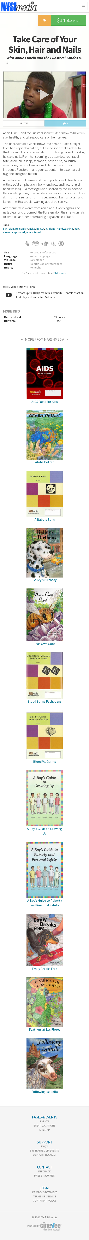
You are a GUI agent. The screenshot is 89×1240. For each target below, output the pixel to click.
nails (32, 228)
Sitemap (44, 1129)
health (40, 228)
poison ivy (21, 228)
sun (5, 228)
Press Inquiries (44, 1175)
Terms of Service (44, 1196)
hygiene (50, 228)
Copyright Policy (44, 1200)
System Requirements (44, 1150)
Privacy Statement (44, 1192)
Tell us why (60, 272)
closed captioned (14, 232)
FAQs (44, 1146)
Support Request (45, 1154)
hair (77, 228)
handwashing (65, 228)
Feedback (44, 1171)
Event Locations (44, 1125)
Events (44, 1121)
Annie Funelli (34, 232)
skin (11, 228)
